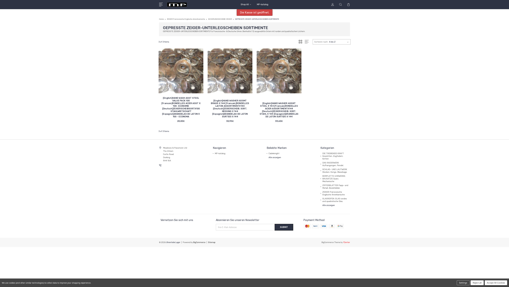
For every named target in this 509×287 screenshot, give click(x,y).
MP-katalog (262, 4)
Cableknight (274, 153)
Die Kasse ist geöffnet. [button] (254, 12)
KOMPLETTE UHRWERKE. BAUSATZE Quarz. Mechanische (334, 179)
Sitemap (211, 242)
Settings (463, 282)
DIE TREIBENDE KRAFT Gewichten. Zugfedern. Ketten (333, 156)
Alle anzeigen (275, 157)
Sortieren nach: (321, 42)
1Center (346, 242)
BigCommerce (199, 242)
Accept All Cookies (496, 282)
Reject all (477, 282)
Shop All (245, 4)
